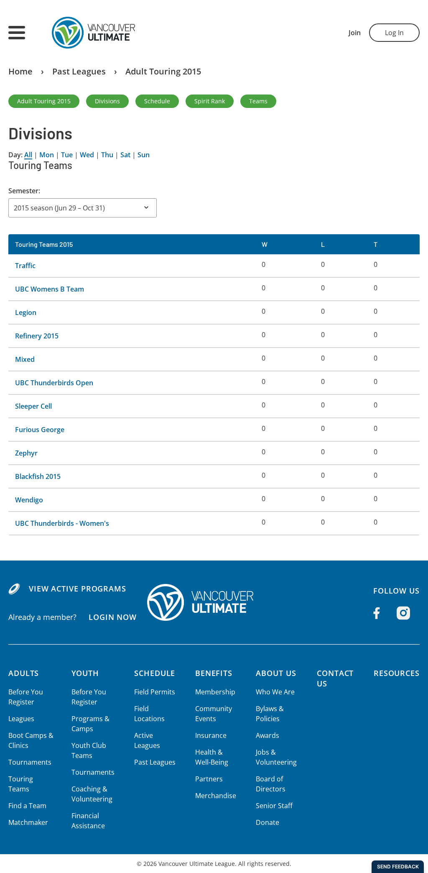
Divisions (107, 101)
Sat (125, 154)
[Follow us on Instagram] (403, 613)
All (28, 154)
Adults (23, 673)
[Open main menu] (16, 32)
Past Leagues (79, 71)
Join (355, 32)
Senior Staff (274, 805)
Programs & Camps (90, 723)
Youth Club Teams (88, 750)
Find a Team (27, 805)
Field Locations (149, 713)
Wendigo (29, 499)
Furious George (39, 429)
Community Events (213, 713)
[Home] (214, 602)
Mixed (25, 359)
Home (20, 71)
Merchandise (215, 795)
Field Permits (154, 691)
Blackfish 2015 (38, 476)
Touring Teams (20, 784)
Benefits (213, 673)
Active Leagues (147, 740)
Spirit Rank (209, 101)
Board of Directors (270, 784)
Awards (267, 735)
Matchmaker (28, 822)
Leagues (21, 718)
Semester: (24, 190)
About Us (276, 673)
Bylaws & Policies (270, 713)
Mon (46, 154)
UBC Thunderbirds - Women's (62, 523)
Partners (209, 778)
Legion (25, 312)
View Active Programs (77, 589)
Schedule (157, 101)
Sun (144, 154)
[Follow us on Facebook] (376, 613)
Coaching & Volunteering (91, 794)
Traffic (25, 265)
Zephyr (26, 453)
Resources (397, 673)
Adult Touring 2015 (163, 71)
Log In (394, 32)
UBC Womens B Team (49, 289)
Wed (87, 154)
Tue (67, 154)
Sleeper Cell (33, 406)
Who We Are (275, 691)
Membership (215, 691)
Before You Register (25, 697)
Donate (267, 822)
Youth (85, 673)
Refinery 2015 (37, 335)
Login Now (113, 617)
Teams (258, 101)
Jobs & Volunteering (276, 757)
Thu (107, 154)
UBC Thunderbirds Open (54, 382)
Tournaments (29, 762)
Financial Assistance (88, 820)
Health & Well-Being (211, 757)
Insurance (211, 735)
